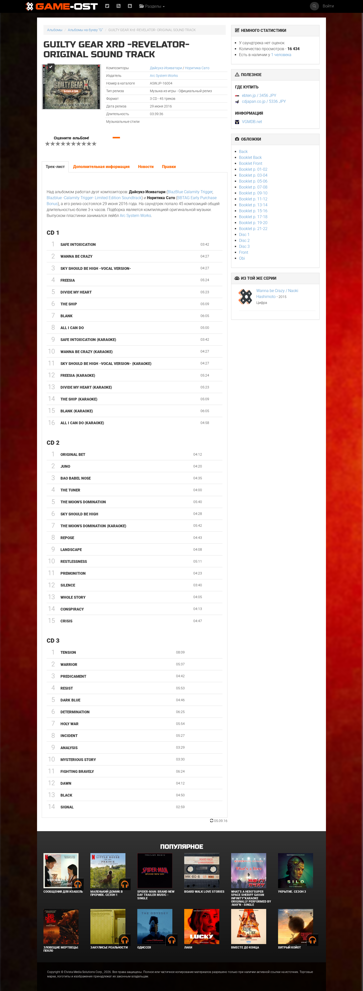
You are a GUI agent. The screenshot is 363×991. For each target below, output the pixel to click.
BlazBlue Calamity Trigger (190, 192)
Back (243, 151)
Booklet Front (250, 163)
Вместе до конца (245, 947)
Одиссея (144, 947)
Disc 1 (244, 234)
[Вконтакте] (130, 6)
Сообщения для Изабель (63, 891)
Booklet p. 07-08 (253, 187)
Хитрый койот (289, 947)
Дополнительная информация (101, 166)
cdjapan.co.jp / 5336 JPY (264, 101)
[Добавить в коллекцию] (50, 68)
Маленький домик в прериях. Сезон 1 (106, 893)
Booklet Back (250, 157)
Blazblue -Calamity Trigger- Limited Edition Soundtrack (94, 197)
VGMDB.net (252, 121)
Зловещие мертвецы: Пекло (61, 949)
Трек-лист (55, 166)
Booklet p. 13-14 (253, 205)
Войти (328, 6)
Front (243, 252)
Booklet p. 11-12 (253, 199)
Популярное (181, 846)
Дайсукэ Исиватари (166, 68)
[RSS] (118, 6)
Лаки (188, 947)
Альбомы (54, 30)
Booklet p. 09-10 (253, 193)
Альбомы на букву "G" (85, 30)
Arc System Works (164, 76)
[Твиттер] (107, 6)
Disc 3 (244, 246)
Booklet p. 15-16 (253, 211)
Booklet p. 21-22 (253, 228)
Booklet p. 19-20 (253, 222)
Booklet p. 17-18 (253, 216)
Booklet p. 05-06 (253, 181)
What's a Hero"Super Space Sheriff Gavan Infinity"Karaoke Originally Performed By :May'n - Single (251, 898)
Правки (169, 166)
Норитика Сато (197, 68)
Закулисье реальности (109, 947)
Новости (146, 166)
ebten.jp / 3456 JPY (259, 95)
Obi (242, 258)
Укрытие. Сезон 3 (292, 891)
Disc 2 (244, 240)
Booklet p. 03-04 (253, 175)
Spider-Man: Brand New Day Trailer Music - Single (155, 895)
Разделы (152, 6)
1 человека (281, 54)
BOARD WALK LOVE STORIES (204, 891)
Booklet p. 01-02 (253, 169)
